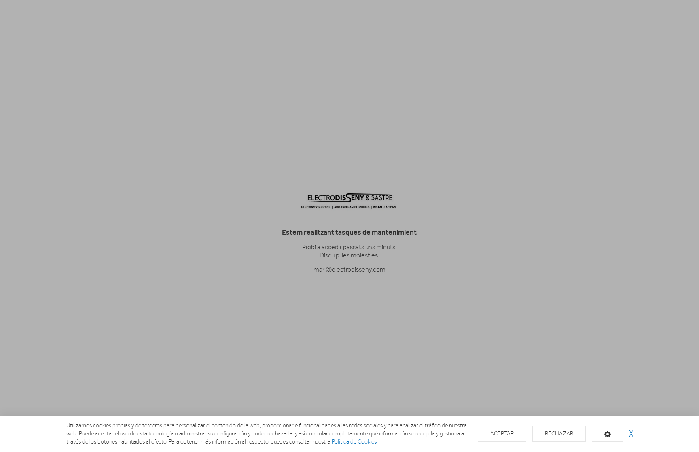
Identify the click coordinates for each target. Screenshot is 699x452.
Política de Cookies (354, 441)
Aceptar (502, 433)
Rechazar (559, 433)
